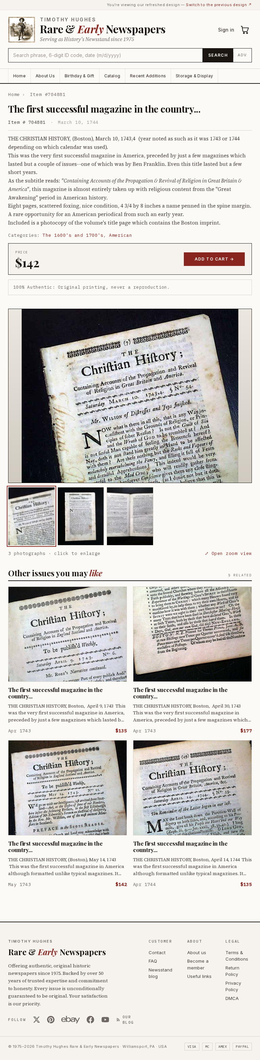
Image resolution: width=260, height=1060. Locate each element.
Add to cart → (214, 259)
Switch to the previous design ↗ (219, 4)
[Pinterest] (51, 1019)
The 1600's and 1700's (73, 235)
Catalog (112, 75)
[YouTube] (105, 1019)
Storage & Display (194, 75)
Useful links (199, 976)
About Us (45, 75)
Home (19, 75)
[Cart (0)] (245, 30)
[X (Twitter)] (36, 1019)
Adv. (242, 55)
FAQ (153, 961)
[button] (130, 396)
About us (196, 952)
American (120, 235)
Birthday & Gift (79, 75)
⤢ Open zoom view (228, 553)
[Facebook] (90, 1019)
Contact (157, 952)
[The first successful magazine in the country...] (31, 516)
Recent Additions (148, 75)
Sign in (226, 30)
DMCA (232, 998)
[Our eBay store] (70, 1019)
